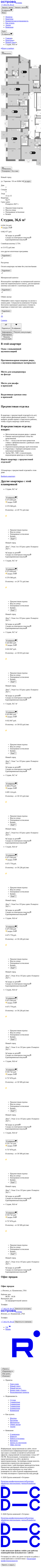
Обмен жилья (15, 1424)
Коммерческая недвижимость (16, 21)
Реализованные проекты (19, 1392)
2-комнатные (15, 1404)
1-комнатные (15, 1402)
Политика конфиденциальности (13, 1481)
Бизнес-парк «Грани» (18, 1390)
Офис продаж (15, 1445)
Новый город (15, 1386)
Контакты (14, 1441)
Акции (8, 25)
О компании (15, 1434)
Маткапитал (14, 1422)
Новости (13, 1436)
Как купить (9, 23)
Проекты (8, 17)
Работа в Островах (17, 1438)
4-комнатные (15, 1408)
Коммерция (14, 1410)
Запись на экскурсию (18, 1443)
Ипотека (13, 1418)
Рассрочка (14, 1420)
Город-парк (14, 1384)
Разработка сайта (18, 1484)
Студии (13, 1400)
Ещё (3, 31)
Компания (9, 27)
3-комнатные (15, 1406)
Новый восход (15, 1388)
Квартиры (9, 19)
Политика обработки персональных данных (17, 1482)
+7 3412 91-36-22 (7, 5)
